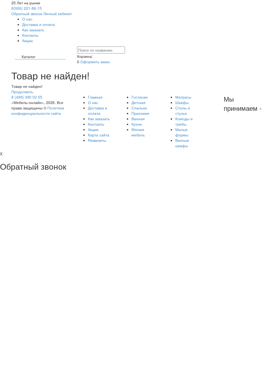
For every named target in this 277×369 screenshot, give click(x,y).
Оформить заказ (95, 61)
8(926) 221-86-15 (26, 8)
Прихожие (140, 113)
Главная (95, 97)
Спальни (139, 107)
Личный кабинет (57, 13)
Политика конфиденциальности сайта (37, 110)
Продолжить (22, 91)
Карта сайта (98, 134)
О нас (27, 19)
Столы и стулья (182, 110)
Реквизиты (97, 140)
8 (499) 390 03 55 (26, 97)
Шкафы (182, 102)
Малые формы (181, 132)
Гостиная (139, 97)
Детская (138, 102)
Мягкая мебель (138, 132)
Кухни (136, 124)
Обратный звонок (26, 13)
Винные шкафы (182, 142)
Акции (27, 40)
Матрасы (183, 97)
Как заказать (33, 29)
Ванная (138, 118)
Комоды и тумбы (184, 121)
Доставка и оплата (38, 24)
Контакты (30, 35)
